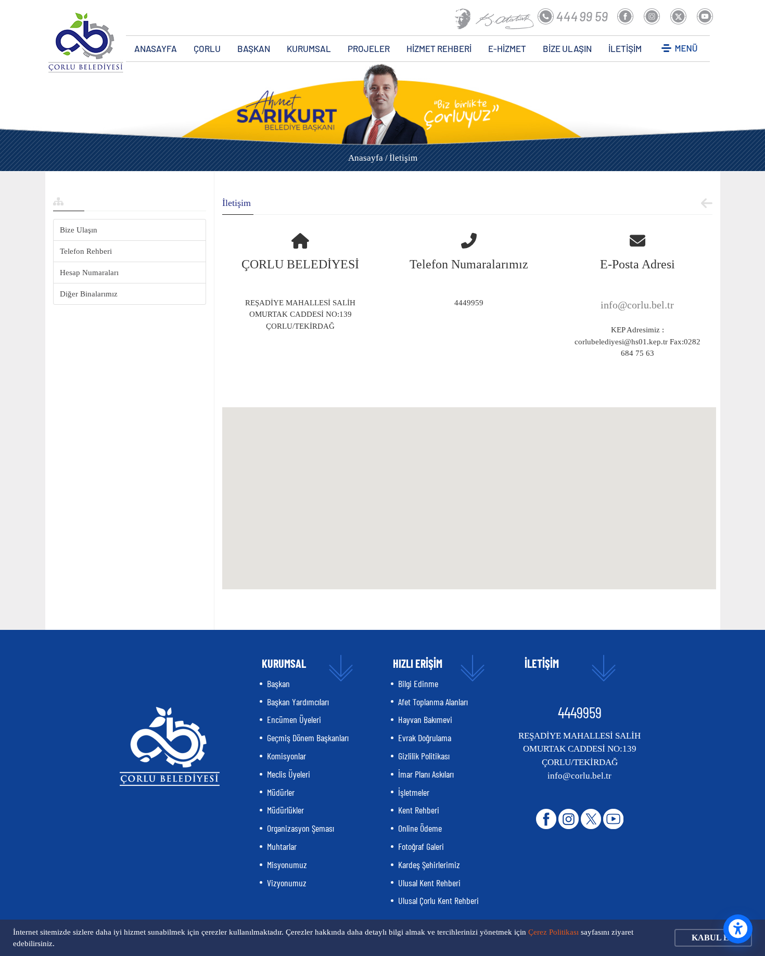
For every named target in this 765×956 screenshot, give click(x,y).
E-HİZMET (507, 48)
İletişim (403, 158)
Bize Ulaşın (78, 230)
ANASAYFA (155, 48)
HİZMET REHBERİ (438, 48)
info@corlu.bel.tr (637, 305)
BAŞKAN (253, 48)
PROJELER (369, 48)
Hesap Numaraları (89, 272)
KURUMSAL (309, 48)
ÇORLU (207, 48)
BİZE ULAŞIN (567, 48)
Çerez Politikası (553, 932)
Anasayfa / (368, 158)
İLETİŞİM (625, 48)
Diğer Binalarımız (89, 294)
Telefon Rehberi (86, 251)
